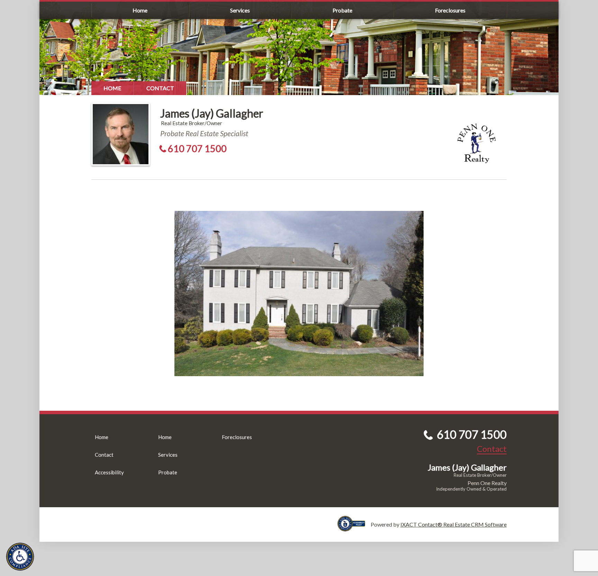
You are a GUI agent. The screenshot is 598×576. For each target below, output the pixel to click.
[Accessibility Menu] (20, 557)
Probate (342, 10)
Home (140, 10)
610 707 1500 (197, 148)
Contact (160, 88)
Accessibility (109, 472)
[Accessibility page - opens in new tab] (354, 528)
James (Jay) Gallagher (211, 113)
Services (240, 10)
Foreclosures (450, 10)
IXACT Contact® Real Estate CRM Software (453, 524)
